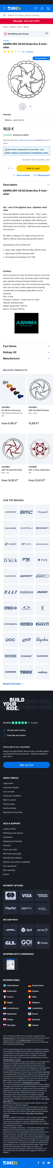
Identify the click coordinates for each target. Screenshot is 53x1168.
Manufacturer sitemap (12, 858)
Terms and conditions (12, 796)
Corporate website (11, 787)
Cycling (12, 27)
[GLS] (10, 943)
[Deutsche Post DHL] (10, 930)
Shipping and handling (12, 841)
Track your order (10, 849)
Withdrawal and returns (13, 833)
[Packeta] (42, 943)
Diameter (7, 114)
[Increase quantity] (12, 168)
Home (5, 27)
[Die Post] (42, 930)
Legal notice (8, 783)
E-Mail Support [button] (43, 175)
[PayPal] (10, 909)
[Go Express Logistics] (26, 943)
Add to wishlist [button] (23, 175)
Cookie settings (9, 808)
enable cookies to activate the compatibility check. (26, 153)
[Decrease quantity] (6, 168)
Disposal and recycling (12, 812)
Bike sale (17, 21)
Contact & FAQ (9, 829)
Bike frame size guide (12, 853)
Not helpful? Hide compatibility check (36, 160)
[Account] (42, 8)
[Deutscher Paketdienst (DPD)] (26, 930)
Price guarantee (9, 866)
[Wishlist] (35, 8)
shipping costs (8, 1038)
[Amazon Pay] (26, 909)
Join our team (9, 791)
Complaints (7, 837)
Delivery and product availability (16, 862)
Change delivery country (12, 1060)
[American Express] (42, 896)
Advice (6, 874)
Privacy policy (9, 804)
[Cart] (48, 8)
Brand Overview (12, 683)
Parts (19, 27)
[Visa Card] (26, 896)
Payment (7, 845)
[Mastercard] (10, 896)
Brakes (26, 27)
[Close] (46, 33)
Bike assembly (9, 870)
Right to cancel (9, 800)
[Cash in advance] (42, 909)
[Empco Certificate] (10, 964)
